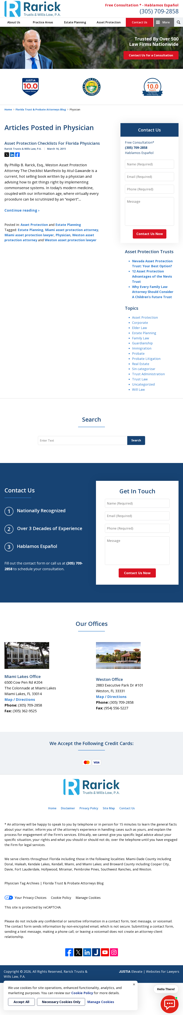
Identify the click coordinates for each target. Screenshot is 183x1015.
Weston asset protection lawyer (71, 240)
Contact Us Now (149, 234)
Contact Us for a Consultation (151, 55)
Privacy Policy (89, 808)
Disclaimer (68, 808)
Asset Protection (109, 22)
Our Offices (92, 623)
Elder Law (139, 328)
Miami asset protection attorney (71, 230)
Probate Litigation (146, 358)
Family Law (140, 338)
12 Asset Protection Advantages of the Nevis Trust (152, 276)
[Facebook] (69, 952)
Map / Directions (19, 699)
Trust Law (140, 379)
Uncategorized (143, 384)
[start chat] (170, 1004)
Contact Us (139, 22)
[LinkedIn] (87, 952)
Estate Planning (75, 22)
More (166, 22)
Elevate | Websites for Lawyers (149, 971)
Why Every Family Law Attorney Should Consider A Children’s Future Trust (152, 292)
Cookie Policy (61, 897)
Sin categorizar (143, 369)
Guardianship (142, 343)
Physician (63, 235)
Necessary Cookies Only (61, 1002)
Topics (131, 308)
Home (8, 109)
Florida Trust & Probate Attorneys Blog (41, 109)
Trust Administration (148, 374)
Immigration (141, 348)
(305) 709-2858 (159, 11)
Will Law (138, 389)
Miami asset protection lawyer (29, 235)
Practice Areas (43, 22)
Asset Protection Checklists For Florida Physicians (52, 143)
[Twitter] (78, 952)
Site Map (109, 808)
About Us (13, 22)
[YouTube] (105, 952)
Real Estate (140, 364)
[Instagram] (114, 952)
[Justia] (96, 952)
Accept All (21, 1002)
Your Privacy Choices (30, 897)
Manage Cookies (88, 897)
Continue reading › (21, 210)
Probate (138, 353)
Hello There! (166, 989)
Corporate (140, 322)
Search (136, 440)
